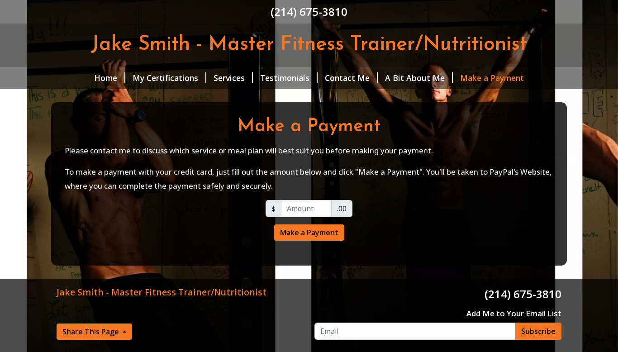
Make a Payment (492, 77)
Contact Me (347, 77)
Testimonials (284, 77)
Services (229, 77)
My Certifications (165, 77)
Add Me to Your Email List (513, 313)
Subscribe (538, 331)
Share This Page (91, 332)
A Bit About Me (415, 77)
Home (105, 77)
